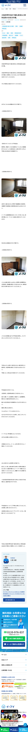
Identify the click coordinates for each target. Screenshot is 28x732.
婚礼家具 (4, 37)
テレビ (3, 33)
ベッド (21, 35)
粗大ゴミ (11, 35)
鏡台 (8, 33)
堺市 (10, 8)
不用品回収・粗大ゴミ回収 (8, 26)
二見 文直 (8, 22)
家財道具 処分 (18, 33)
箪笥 (12, 33)
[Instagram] (24, 716)
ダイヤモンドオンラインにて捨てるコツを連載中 (14, 592)
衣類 (9, 37)
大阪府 (6, 8)
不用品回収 (4, 35)
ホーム (2, 8)
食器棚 (16, 35)
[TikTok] (19, 716)
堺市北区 (14, 8)
